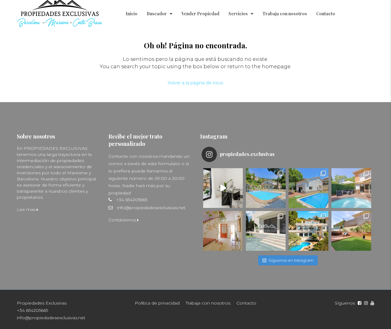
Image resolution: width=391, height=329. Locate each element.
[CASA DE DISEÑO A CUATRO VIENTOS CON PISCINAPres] (266, 231)
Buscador (157, 14)
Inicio (131, 14)
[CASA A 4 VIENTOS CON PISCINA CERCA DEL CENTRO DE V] (308, 188)
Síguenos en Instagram (291, 260)
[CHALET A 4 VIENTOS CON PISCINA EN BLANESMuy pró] (266, 188)
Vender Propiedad (200, 14)
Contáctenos (122, 220)
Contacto (325, 14)
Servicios (238, 14)
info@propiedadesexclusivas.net (151, 207)
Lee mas (27, 209)
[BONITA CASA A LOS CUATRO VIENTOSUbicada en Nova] (351, 231)
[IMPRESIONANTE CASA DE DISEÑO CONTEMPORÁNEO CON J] (223, 188)
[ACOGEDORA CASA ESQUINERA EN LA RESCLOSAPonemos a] (351, 188)
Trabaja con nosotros (284, 14)
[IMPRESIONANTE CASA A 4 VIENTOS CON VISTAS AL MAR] (308, 231)
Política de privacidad (157, 303)
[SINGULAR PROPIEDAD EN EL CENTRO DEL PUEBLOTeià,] (223, 231)
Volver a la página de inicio (195, 83)
